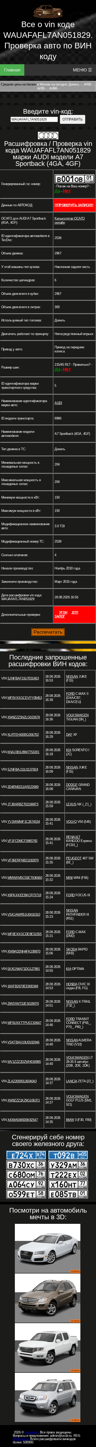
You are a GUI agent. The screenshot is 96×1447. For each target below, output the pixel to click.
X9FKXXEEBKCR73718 (24, 895)
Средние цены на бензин (18, 84)
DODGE (72, 785)
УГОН (63, 612)
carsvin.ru (31, 1432)
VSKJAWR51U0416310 (23, 914)
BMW (70, 1120)
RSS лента (21, 1439)
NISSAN (72, 676)
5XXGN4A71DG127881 (23, 969)
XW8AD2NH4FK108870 (23, 951)
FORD (70, 694)
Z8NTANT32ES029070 (23, 1004)
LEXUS (71, 804)
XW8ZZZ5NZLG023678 (23, 717)
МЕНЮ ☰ (82, 70)
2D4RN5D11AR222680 (23, 787)
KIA (68, 750)
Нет (67, 190)
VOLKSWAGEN (77, 715)
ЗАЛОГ (60, 616)
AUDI (58, 403)
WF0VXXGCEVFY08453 (24, 698)
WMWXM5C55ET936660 (24, 878)
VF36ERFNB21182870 (23, 860)
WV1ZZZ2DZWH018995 (24, 1062)
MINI (69, 878)
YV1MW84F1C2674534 (23, 822)
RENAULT (73, 837)
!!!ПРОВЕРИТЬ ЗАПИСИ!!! (74, 205)
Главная (12, 70)
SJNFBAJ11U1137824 (22, 769)
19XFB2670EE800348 (22, 986)
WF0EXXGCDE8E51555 (24, 934)
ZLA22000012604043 (22, 1081)
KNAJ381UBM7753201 (23, 752)
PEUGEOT (74, 858)
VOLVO (71, 822)
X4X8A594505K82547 (22, 1120)
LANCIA (71, 1081)
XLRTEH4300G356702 (23, 735)
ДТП (75, 612)
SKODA (71, 949)
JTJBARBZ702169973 (22, 804)
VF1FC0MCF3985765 (22, 841)
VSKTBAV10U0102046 (23, 1042)
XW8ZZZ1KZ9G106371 (23, 1100)
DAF (69, 735)
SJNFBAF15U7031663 (23, 678)
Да (57, 190)
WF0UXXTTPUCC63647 (24, 1023)
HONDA (71, 984)
